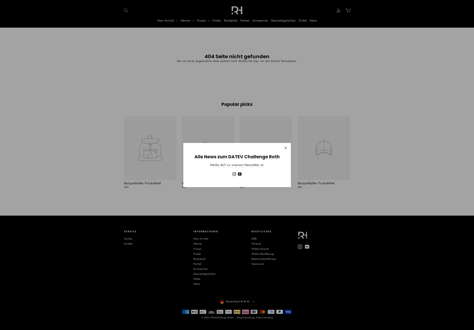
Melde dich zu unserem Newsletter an (237, 165)
